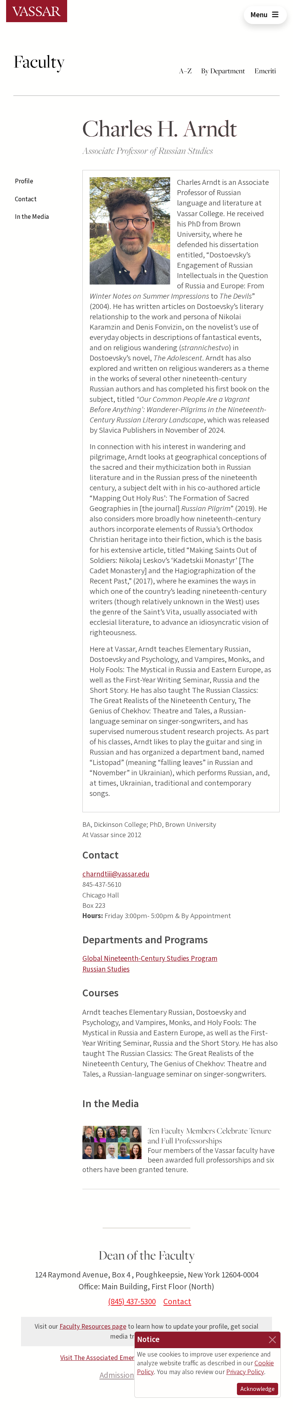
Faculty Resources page (93, 1326)
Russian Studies (106, 969)
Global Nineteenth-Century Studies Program (149, 959)
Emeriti (265, 71)
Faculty (39, 61)
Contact (26, 199)
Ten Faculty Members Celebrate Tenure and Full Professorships (209, 1135)
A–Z (185, 71)
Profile (24, 181)
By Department (223, 71)
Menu (259, 15)
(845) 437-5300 (132, 1301)
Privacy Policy (245, 1372)
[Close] (272, 1339)
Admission (117, 1375)
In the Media (32, 217)
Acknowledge (257, 1389)
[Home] (36, 11)
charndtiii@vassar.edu (116, 874)
